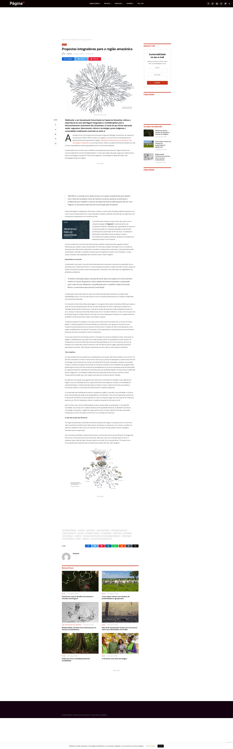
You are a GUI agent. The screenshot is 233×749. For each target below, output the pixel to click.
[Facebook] (55, 125)
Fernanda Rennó (106, 533)
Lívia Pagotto (127, 533)
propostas (78, 536)
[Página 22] (13, 3)
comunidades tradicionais (119, 530)
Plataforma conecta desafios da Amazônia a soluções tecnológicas (77, 598)
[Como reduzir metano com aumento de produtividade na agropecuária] (120, 581)
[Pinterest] (55, 139)
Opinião (130, 3)
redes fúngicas (126, 536)
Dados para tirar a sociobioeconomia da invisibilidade (76, 660)
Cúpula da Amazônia (69, 533)
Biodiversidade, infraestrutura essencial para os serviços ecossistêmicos (79, 629)
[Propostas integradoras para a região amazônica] (100, 88)
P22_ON (140, 3)
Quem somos (95, 3)
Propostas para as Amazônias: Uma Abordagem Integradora (101, 536)
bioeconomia (91, 530)
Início (63, 39)
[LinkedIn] (55, 134)
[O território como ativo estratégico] (120, 643)
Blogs (64, 44)
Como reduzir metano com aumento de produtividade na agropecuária (116, 598)
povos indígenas (68, 536)
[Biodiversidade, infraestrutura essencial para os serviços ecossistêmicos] (80, 612)
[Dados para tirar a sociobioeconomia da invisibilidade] (80, 643)
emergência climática (92, 533)
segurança (85, 539)
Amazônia (81, 530)
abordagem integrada (69, 530)
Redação (69, 54)
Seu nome (157, 75)
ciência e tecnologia (103, 530)
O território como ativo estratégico (114, 659)
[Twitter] (55, 129)
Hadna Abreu (117, 533)
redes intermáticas (68, 539)
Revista (107, 3)
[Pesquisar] (229, 4)
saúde (78, 539)
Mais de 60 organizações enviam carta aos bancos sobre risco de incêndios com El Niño (119, 629)
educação (81, 533)
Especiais (118, 3)
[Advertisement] (116, 23)
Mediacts (104, 715)
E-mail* (157, 68)
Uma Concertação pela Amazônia (101, 539)
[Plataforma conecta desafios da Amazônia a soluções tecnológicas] (80, 581)
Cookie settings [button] (150, 746)
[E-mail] (55, 143)
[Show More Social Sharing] (103, 59)
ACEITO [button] (161, 746)
